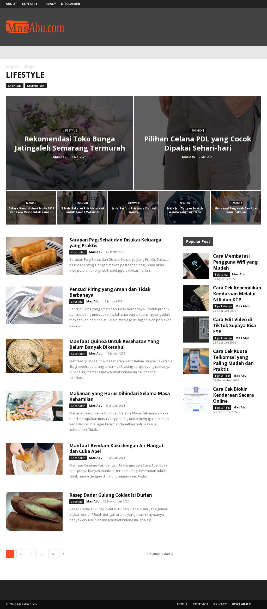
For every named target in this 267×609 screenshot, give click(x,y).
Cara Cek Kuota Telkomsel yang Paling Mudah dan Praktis (233, 360)
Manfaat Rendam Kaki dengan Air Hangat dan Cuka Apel (116, 448)
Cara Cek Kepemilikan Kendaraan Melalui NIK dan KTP (237, 294)
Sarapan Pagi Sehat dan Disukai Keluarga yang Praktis (115, 242)
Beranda (12, 67)
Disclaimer (70, 4)
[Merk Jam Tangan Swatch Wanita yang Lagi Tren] (184, 212)
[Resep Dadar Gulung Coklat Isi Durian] (34, 511)
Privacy (49, 4)
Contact (30, 4)
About (11, 4)
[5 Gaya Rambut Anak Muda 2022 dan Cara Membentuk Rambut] (31, 208)
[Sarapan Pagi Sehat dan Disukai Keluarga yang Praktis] (34, 256)
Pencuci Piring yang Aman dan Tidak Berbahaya (109, 292)
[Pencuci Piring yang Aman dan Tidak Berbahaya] (34, 305)
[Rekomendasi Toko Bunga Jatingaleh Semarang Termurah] (69, 151)
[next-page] (63, 554)
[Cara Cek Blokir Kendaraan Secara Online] (196, 399)
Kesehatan (36, 86)
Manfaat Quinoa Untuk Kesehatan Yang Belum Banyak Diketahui (114, 344)
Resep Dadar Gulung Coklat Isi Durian (110, 495)
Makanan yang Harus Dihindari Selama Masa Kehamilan (119, 396)
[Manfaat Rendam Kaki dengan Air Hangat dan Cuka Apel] (34, 459)
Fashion (14, 86)
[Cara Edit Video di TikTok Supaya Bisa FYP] (196, 329)
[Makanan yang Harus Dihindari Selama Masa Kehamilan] (34, 406)
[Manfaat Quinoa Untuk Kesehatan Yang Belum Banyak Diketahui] (34, 356)
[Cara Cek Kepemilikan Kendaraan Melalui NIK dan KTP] (196, 298)
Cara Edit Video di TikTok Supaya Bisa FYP (234, 325)
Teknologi (221, 274)
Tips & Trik (222, 376)
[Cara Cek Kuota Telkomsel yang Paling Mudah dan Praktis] (196, 361)
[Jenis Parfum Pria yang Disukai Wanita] (133, 207)
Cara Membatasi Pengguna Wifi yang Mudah (235, 262)
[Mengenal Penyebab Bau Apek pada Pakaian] (236, 206)
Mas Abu (59, 157)
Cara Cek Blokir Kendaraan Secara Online (233, 395)
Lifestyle (70, 130)
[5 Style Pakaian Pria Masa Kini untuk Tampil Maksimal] (82, 207)
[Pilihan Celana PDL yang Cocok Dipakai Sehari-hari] (197, 149)
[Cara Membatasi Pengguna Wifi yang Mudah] (196, 266)
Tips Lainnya (223, 306)
